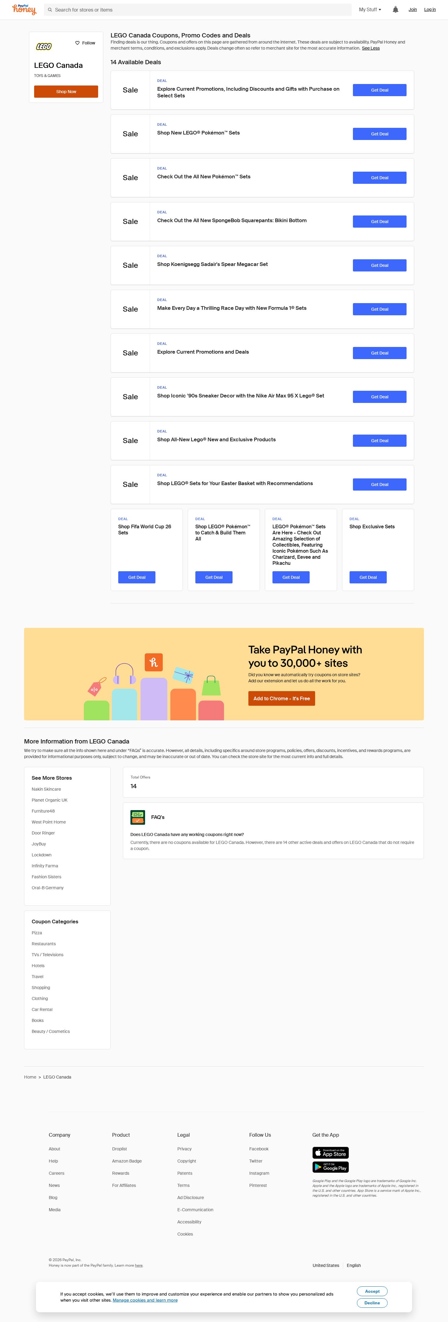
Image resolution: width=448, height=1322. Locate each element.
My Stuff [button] (368, 9)
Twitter (255, 1161)
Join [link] (413, 9)
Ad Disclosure (190, 1197)
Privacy (184, 1149)
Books (38, 1020)
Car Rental (42, 1009)
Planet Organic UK (49, 800)
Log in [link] (430, 9)
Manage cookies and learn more (145, 1300)
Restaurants (44, 943)
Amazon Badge (127, 1161)
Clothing (40, 998)
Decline (372, 1302)
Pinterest (258, 1185)
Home (30, 1077)
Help (53, 1161)
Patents (184, 1173)
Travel (37, 976)
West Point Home (49, 822)
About (54, 1149)
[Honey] (24, 10)
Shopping (41, 987)
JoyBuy (39, 844)
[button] (337, 1265)
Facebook (258, 1149)
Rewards (120, 1173)
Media (55, 1209)
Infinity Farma (45, 866)
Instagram (259, 1173)
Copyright (186, 1161)
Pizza (37, 933)
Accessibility (189, 1222)
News (54, 1185)
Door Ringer (43, 833)
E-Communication (195, 1209)
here (139, 1265)
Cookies (185, 1234)
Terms (183, 1185)
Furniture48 (43, 811)
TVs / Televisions (47, 954)
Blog (53, 1197)
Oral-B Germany (48, 887)
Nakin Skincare (46, 789)
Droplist (119, 1149)
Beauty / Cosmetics (51, 1031)
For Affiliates (124, 1185)
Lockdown (42, 855)
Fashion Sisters (46, 877)
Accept (372, 1291)
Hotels (38, 965)
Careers (56, 1173)
